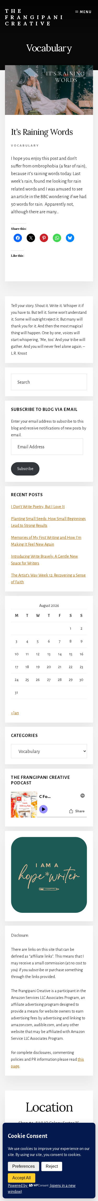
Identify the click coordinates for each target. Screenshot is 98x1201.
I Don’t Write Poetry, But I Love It (38, 507)
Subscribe (25, 469)
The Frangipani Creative (35, 17)
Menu (86, 12)
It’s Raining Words (42, 132)
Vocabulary (25, 145)
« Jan (15, 713)
